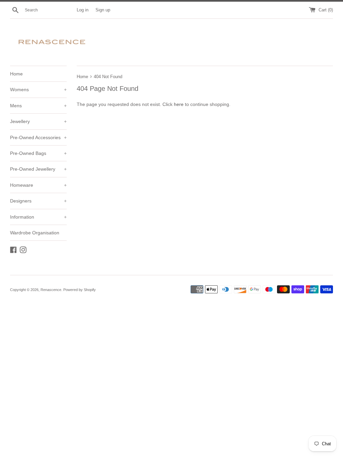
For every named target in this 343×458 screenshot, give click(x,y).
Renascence (51, 290)
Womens (38, 89)
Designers (38, 201)
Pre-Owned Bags (38, 153)
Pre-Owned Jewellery (38, 169)
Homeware (38, 185)
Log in (82, 10)
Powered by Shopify (79, 290)
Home (16, 73)
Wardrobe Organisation (34, 232)
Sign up (102, 10)
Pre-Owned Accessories (38, 137)
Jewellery (38, 121)
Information (38, 217)
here (179, 104)
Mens (38, 105)
